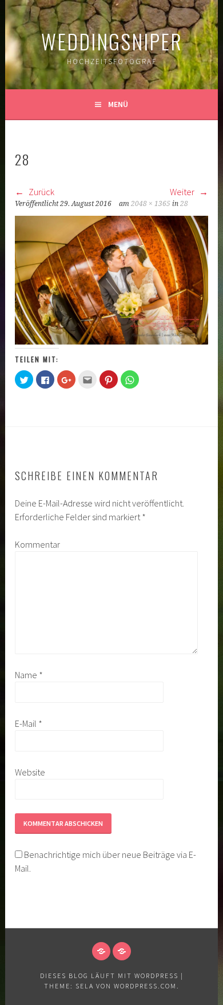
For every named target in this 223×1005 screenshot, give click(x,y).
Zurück (40, 191)
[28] (111, 341)
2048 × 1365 (150, 204)
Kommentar (33, 544)
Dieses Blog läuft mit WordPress (109, 975)
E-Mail (28, 723)
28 (184, 204)
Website (30, 772)
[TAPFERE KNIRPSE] (122, 951)
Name (29, 674)
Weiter (183, 191)
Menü (118, 104)
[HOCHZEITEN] (101, 951)
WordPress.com (145, 986)
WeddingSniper (111, 41)
